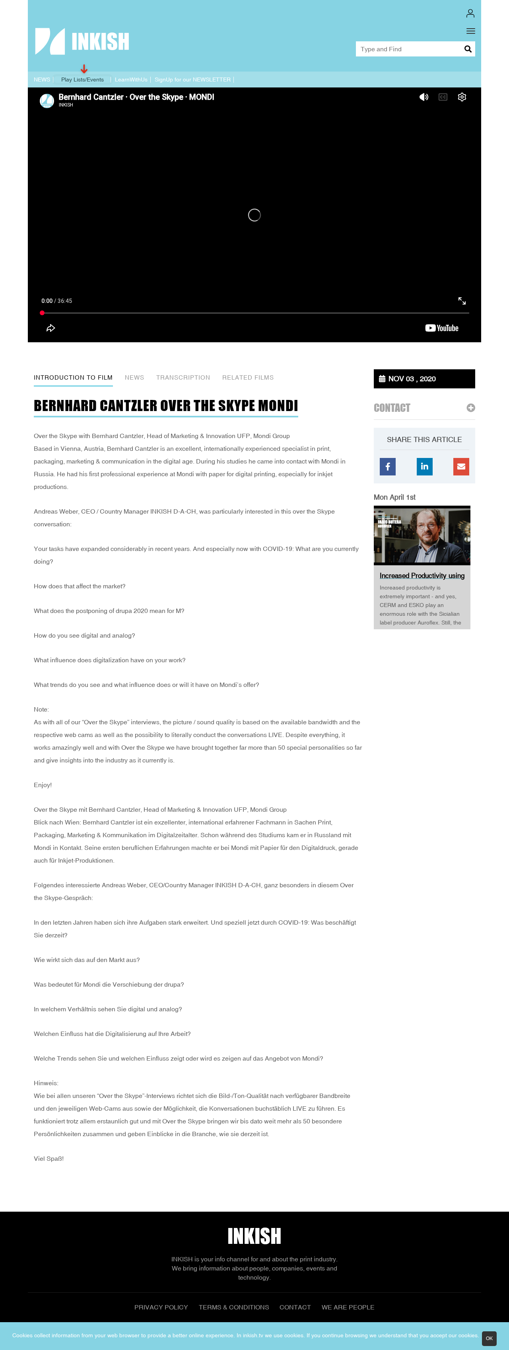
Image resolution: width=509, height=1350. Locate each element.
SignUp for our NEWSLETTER (193, 79)
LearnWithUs (131, 79)
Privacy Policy (161, 1307)
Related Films (248, 377)
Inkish (254, 1236)
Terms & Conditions (234, 1307)
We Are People (348, 1307)
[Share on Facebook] (388, 466)
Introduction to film (73, 377)
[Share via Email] (461, 466)
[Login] (470, 13)
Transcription (183, 377)
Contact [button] (392, 408)
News (134, 377)
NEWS (42, 79)
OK (489, 1338)
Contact (295, 1307)
